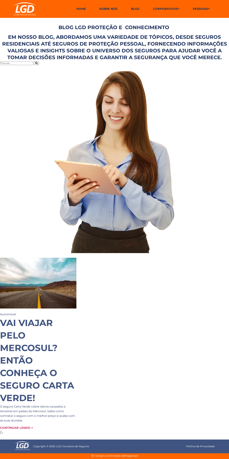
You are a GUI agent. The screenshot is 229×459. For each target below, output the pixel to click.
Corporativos (165, 9)
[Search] (36, 63)
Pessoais (200, 9)
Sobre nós (108, 9)
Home (81, 9)
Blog (135, 9)
